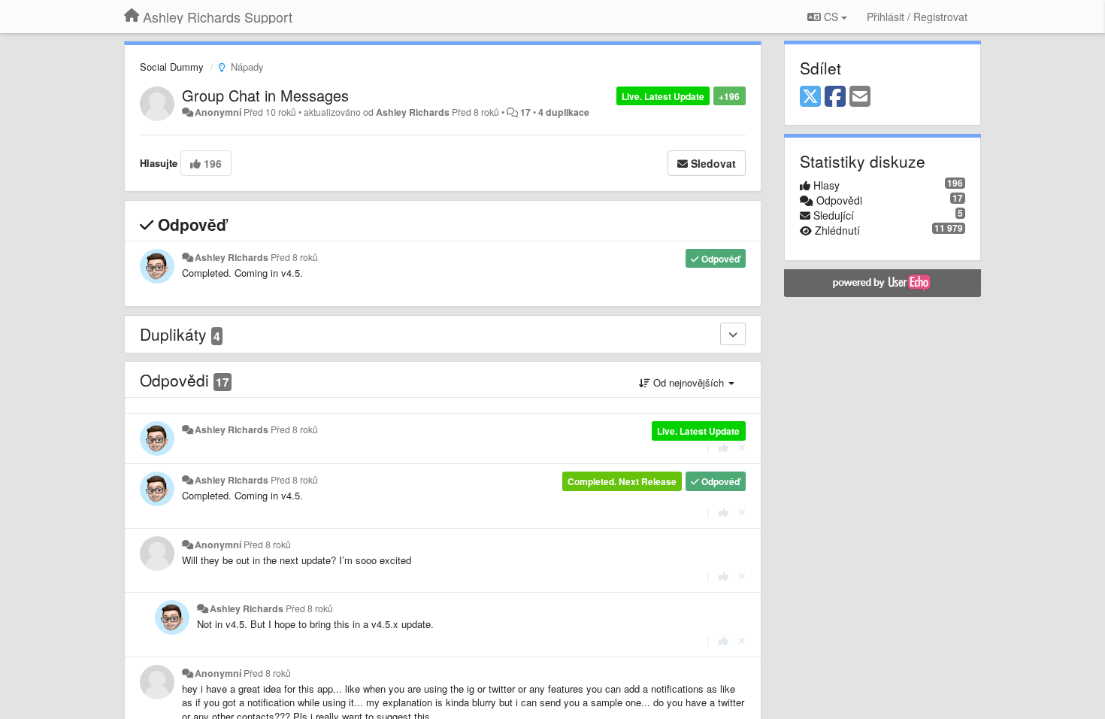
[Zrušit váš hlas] (742, 447)
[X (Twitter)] (810, 97)
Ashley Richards (413, 112)
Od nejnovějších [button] (688, 382)
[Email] (859, 97)
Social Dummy (172, 66)
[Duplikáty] (733, 334)
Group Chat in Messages (265, 95)
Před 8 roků (294, 257)
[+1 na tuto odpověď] (723, 447)
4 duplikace (563, 112)
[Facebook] (835, 97)
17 (525, 112)
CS (831, 16)
